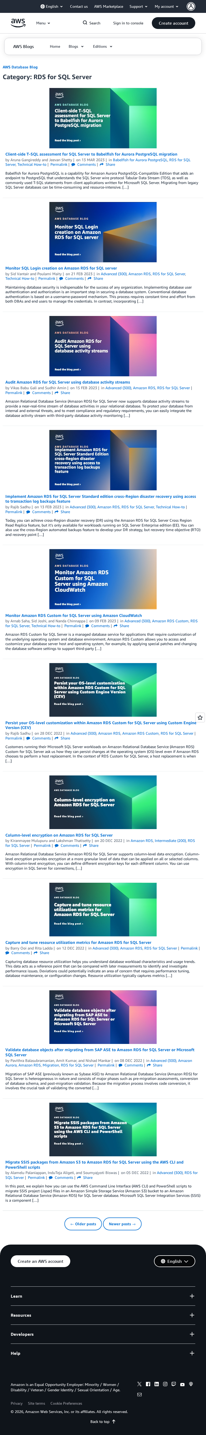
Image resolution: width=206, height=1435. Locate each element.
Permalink (58, 164)
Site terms (36, 1403)
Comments (86, 164)
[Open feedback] (200, 717)
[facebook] (148, 1385)
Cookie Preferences (66, 1403)
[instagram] (165, 1385)
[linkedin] (156, 1385)
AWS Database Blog (20, 67)
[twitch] (174, 1385)
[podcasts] (191, 1385)
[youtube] (182, 1385)
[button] (173, 23)
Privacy (17, 1403)
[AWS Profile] (191, 6)
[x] (139, 1385)
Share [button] (110, 164)
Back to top (99, 1421)
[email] (139, 1395)
